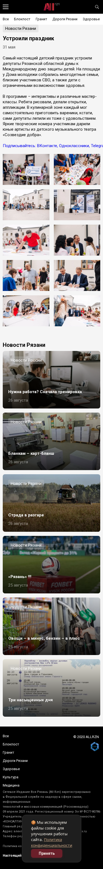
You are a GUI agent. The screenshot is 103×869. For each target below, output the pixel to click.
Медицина (11, 785)
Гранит (41, 19)
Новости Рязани (20, 28)
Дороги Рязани (64, 19)
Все (6, 19)
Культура (10, 777)
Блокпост (22, 19)
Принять (47, 853)
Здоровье (91, 19)
